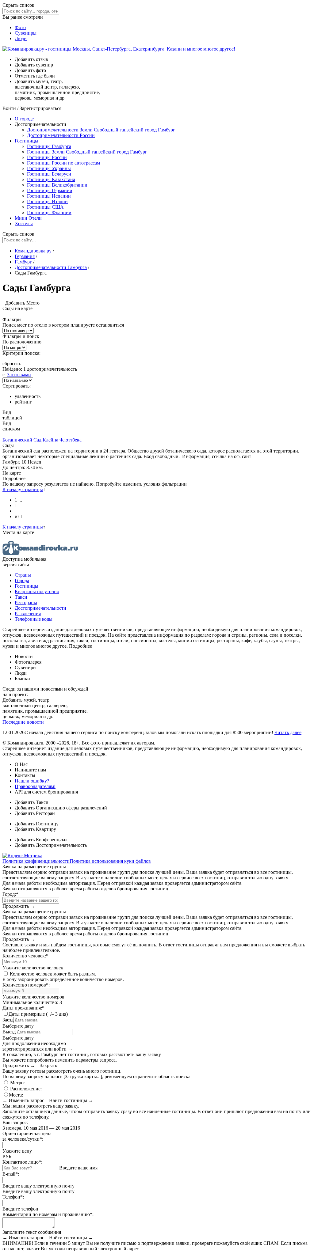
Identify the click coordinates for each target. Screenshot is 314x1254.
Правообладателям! (35, 786)
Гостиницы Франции (49, 212)
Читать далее (287, 732)
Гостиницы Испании (49, 196)
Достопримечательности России (61, 135)
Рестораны (26, 602)
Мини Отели (28, 218)
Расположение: (25, 1088)
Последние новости (23, 722)
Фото (20, 27)
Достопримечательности (40, 608)
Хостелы (24, 223)
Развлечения (28, 613)
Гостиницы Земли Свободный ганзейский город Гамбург (87, 151)
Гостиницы (26, 140)
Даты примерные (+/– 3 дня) (38, 1014)
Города (22, 580)
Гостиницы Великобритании (57, 185)
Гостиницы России (47, 157)
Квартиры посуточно (37, 591)
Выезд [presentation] (9, 1031)
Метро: (17, 1082)
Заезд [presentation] (7, 1019)
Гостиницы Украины (49, 168)
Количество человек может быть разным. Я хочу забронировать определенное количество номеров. (63, 976)
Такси (21, 597)
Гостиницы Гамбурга (49, 146)
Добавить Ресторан (35, 813)
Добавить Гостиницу (37, 823)
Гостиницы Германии (49, 190)
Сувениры (25, 33)
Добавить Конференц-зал (41, 839)
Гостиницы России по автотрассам (63, 162)
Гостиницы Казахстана (51, 179)
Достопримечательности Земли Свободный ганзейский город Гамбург (101, 129)
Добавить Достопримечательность (51, 845)
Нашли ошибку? (32, 780)
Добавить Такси (31, 802)
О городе (24, 118)
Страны (23, 575)
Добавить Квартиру (35, 829)
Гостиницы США (45, 207)
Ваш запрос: (15, 1122)
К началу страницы (22, 489)
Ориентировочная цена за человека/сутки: (27, 1136)
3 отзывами (19, 374)
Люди (21, 38)
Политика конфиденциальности (36, 861)
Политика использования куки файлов (110, 861)
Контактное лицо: (22, 1162)
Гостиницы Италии (47, 201)
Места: (16, 1094)
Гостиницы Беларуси (49, 173)
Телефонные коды (33, 619)
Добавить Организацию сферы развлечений (61, 807)
